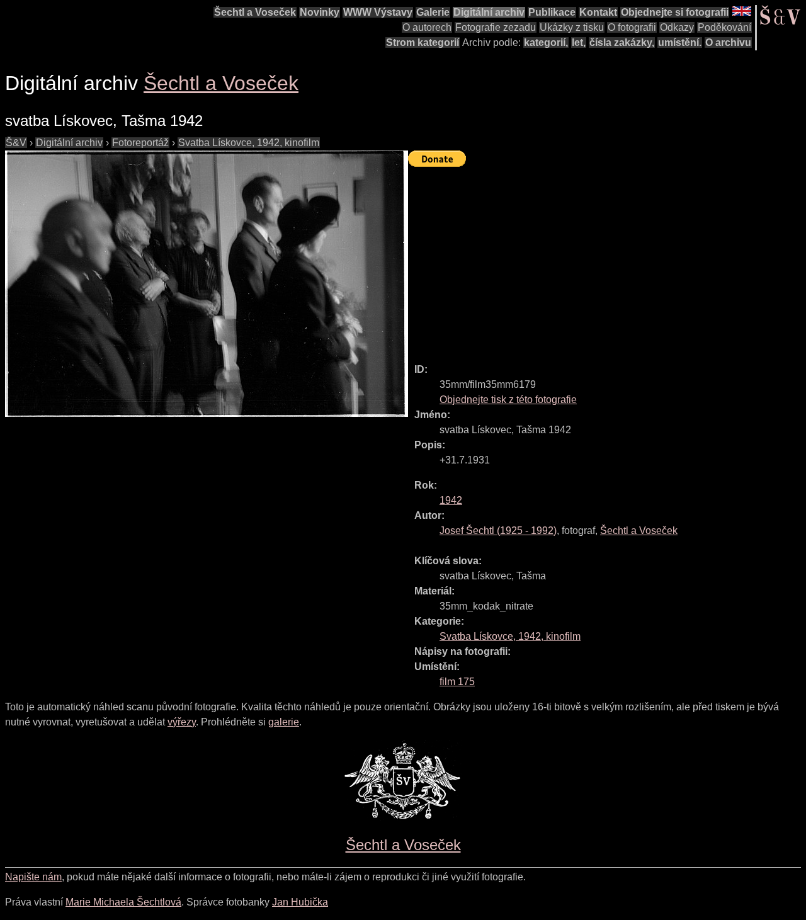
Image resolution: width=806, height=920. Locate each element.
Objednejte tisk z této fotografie (508, 399)
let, (579, 42)
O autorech (426, 27)
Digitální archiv (489, 12)
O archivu (728, 42)
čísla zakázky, (621, 42)
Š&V (16, 142)
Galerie (433, 12)
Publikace (552, 12)
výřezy (181, 722)
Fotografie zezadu (495, 27)
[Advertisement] (607, 259)
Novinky (319, 12)
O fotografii (632, 27)
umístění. (679, 42)
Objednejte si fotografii (675, 12)
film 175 (457, 681)
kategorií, (546, 42)
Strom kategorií (422, 42)
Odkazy (677, 27)
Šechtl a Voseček (255, 12)
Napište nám (33, 877)
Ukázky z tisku (572, 27)
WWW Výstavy (377, 12)
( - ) (498, 530)
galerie (283, 722)
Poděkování (724, 27)
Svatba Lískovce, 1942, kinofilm (248, 142)
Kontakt (598, 12)
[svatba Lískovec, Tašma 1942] (206, 283)
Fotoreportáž (140, 142)
